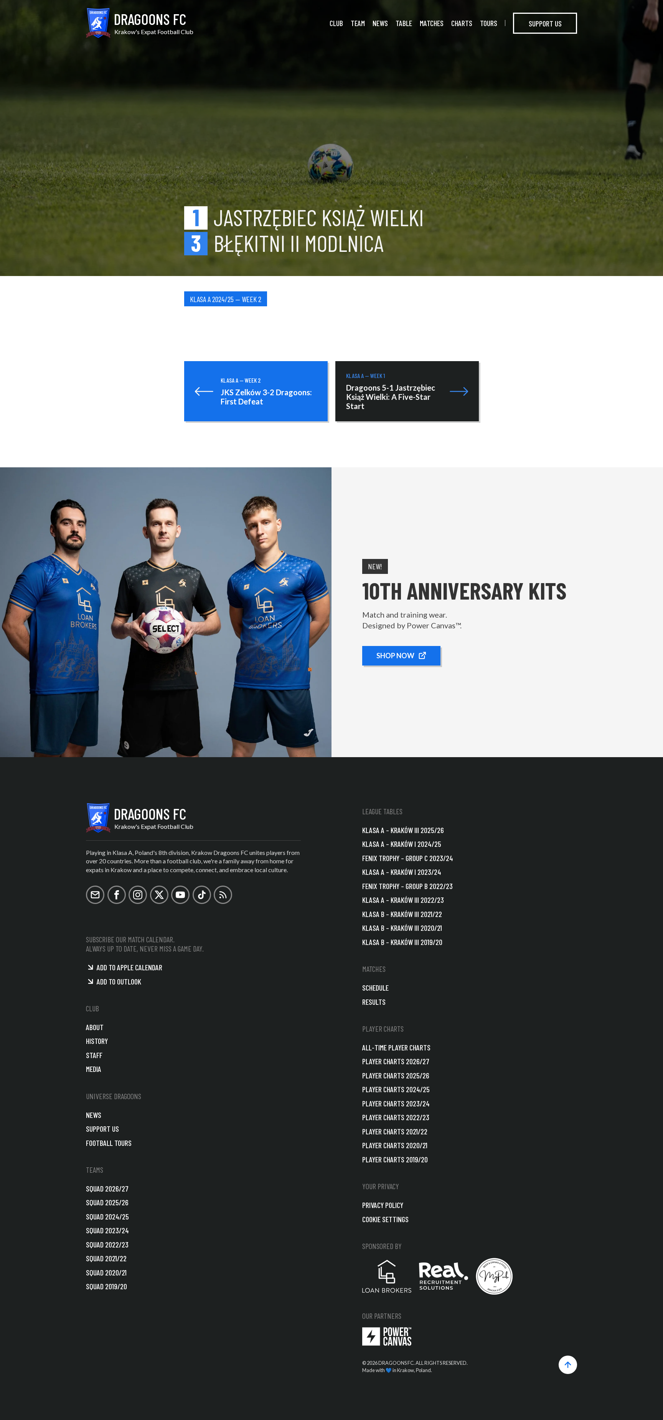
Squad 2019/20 (106, 1286)
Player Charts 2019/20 (395, 1159)
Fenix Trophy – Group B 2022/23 (407, 886)
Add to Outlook (119, 981)
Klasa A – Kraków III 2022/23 (403, 899)
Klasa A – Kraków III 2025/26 (403, 830)
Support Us (545, 23)
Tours (488, 23)
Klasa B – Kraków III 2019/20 (402, 942)
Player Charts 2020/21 (394, 1145)
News (380, 23)
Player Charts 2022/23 (395, 1117)
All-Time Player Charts (396, 1047)
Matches (432, 23)
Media (93, 1068)
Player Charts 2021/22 (394, 1131)
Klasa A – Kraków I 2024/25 (401, 843)
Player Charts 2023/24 (396, 1103)
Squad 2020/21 (106, 1272)
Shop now (395, 655)
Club (336, 23)
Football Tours (109, 1142)
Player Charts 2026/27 (395, 1061)
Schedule (375, 987)
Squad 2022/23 (107, 1244)
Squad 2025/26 (107, 1202)
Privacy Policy (382, 1205)
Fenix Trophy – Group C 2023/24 (407, 858)
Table (404, 23)
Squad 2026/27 (107, 1188)
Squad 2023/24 (107, 1230)
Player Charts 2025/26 (395, 1075)
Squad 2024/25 (107, 1216)
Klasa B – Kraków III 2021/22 (402, 914)
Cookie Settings (385, 1219)
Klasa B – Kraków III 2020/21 (402, 927)
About (95, 1027)
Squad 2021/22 (106, 1258)
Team (358, 23)
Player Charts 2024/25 (396, 1089)
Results (374, 1001)
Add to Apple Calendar (129, 967)
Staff (94, 1055)
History (97, 1040)
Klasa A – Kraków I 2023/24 (401, 871)
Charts (461, 23)
